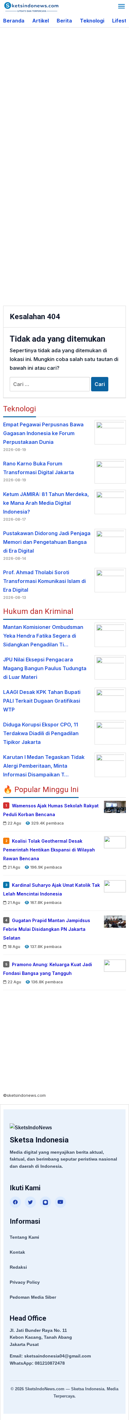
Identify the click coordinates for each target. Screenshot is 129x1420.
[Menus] (121, 7)
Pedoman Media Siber (33, 1297)
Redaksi (18, 1267)
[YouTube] (60, 1202)
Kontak (17, 1252)
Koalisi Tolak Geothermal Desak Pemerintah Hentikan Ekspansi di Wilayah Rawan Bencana (49, 849)
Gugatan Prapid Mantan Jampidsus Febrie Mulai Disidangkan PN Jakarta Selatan (46, 929)
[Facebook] (15, 1202)
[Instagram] (45, 1202)
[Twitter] (30, 1202)
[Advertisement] (64, 98)
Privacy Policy (25, 1282)
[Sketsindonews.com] (31, 6)
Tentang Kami (24, 1237)
